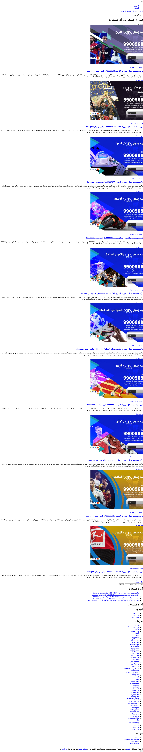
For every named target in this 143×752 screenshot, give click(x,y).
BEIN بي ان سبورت (132, 626)
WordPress (64, 749)
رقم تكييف (135, 674)
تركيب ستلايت (134, 642)
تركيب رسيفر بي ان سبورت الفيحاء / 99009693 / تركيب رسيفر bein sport (115, 572)
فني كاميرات (135, 696)
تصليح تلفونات (134, 650)
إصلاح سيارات (134, 631)
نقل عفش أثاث (134, 727)
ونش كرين (135, 729)
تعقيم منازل (135, 653)
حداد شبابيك (135, 666)
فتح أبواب (136, 685)
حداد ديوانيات (135, 664)
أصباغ (137, 629)
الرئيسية (136, 6)
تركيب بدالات (135, 640)
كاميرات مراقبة (134, 701)
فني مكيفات (135, 700)
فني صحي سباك (134, 692)
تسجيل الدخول (134, 737)
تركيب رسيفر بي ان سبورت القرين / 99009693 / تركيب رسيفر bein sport (115, 71)
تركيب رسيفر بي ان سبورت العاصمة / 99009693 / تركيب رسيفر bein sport (114, 126)
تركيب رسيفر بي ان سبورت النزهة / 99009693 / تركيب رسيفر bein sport (115, 405)
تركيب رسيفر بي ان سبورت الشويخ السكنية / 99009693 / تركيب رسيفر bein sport (111, 293)
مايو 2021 (136, 613)
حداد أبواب (135, 659)
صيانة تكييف (135, 681)
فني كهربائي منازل (133, 698)
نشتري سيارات (134, 722)
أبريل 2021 (135, 615)
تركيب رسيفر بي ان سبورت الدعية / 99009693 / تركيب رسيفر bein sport (115, 182)
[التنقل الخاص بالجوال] (142, 1)
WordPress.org (134, 743)
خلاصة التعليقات (134, 741)
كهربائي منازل (134, 707)
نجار (137, 720)
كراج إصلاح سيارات (133, 703)
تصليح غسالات (134, 651)
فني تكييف (135, 688)
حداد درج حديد (134, 663)
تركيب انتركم (135, 638)
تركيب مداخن (134, 646)
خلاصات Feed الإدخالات (131, 739)
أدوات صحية (135, 627)
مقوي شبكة (135, 714)
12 (138, 582)
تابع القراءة (139, 80)
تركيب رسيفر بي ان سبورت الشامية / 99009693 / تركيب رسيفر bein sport (114, 516)
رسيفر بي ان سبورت (136, 67)
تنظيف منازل (135, 655)
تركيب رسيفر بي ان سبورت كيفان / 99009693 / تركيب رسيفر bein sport (115, 460)
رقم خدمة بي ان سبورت (131, 675)
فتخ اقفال (136, 687)
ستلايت (136, 677)
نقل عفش (136, 725)
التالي (135, 582)
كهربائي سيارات (134, 705)
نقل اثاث (136, 724)
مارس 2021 (135, 617)
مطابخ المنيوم (134, 711)
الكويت (128, 749)
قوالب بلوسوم (82, 749)
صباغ (137, 679)
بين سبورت (135, 637)
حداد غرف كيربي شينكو (131, 668)
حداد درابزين (135, 661)
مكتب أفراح (135, 716)
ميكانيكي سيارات (133, 718)
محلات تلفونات (134, 709)
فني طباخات (135, 694)
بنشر (137, 635)
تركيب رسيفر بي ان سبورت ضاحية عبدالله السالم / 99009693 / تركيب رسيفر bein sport (109, 349)
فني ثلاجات (135, 690)
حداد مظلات (135, 670)
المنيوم (137, 633)
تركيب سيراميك (134, 644)
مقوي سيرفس (134, 712)
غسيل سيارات (134, 683)
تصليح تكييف (135, 648)
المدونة (137, 8)
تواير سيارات (135, 657)
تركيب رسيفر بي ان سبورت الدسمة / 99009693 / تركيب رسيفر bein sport (114, 238)
